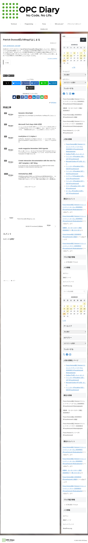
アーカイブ (66, 71)
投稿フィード (67, 277)
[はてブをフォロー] (26, 97)
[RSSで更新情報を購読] (46, 97)
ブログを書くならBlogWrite (52, 58)
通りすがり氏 (76, 230)
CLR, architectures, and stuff (11, 45)
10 (67, 55)
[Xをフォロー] (18, 97)
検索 (64, 36)
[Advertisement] (30, 200)
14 (81, 55)
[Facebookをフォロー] (22, 97)
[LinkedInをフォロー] (34, 97)
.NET (6, 75)
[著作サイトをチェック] (14, 97)
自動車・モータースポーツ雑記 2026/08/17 (72, 109)
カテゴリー (66, 79)
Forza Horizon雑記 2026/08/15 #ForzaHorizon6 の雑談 (72, 116)
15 (84, 55)
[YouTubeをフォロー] (30, 97)
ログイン (65, 273)
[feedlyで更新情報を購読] (42, 97)
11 (71, 55)
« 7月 (73, 67)
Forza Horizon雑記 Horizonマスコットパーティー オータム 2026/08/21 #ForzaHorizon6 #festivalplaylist (74, 101)
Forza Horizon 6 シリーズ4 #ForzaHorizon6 (71, 132)
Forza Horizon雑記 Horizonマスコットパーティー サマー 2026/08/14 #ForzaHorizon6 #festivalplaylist (74, 124)
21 (81, 58)
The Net (12, 75)
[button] (30, 88)
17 (67, 58)
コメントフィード (68, 281)
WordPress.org (67, 286)
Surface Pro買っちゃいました (75, 154)
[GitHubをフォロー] (38, 97)
